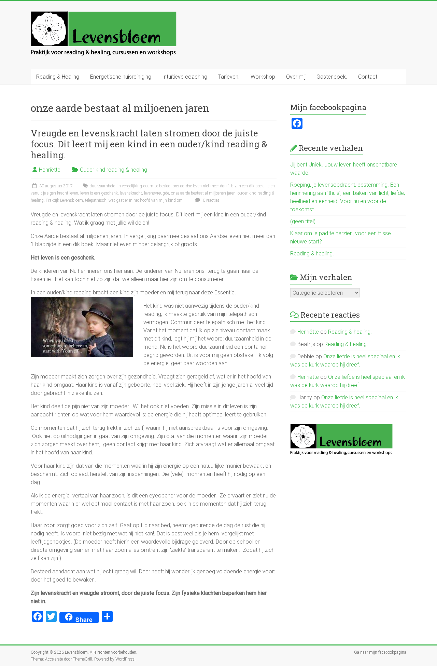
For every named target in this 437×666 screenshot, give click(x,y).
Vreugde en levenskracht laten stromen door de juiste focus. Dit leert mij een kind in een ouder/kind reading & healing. (149, 144)
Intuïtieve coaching (184, 77)
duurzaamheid (102, 186)
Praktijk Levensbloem (64, 200)
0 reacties (211, 200)
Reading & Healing (57, 77)
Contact (367, 77)
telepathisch (96, 200)
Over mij (296, 77)
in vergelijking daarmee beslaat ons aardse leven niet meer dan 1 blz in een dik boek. (191, 186)
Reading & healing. (312, 253)
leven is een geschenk (99, 193)
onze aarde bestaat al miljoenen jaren (203, 193)
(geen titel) (302, 221)
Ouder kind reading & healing (113, 169)
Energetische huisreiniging (120, 77)
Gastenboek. (331, 77)
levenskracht (131, 193)
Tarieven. (229, 77)
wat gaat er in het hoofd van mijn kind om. (146, 200)
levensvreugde (156, 193)
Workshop (263, 77)
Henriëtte (49, 169)
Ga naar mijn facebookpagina (380, 652)
